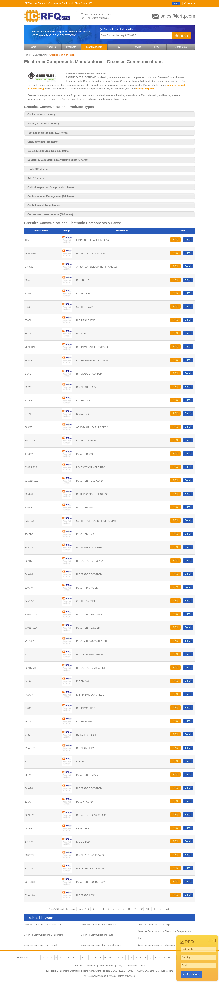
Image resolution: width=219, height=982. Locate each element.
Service (137, 46)
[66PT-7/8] (67, 819)
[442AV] (67, 685)
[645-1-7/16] (67, 444)
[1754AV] (67, 511)
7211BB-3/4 (30, 882)
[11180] (67, 297)
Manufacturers (94, 46)
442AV (28, 681)
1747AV (29, 534)
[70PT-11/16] (67, 351)
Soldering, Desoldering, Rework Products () (57, 159)
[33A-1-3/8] (67, 899)
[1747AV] (67, 538)
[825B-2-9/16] (67, 471)
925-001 (29, 494)
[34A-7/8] (67, 551)
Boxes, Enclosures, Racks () (48, 150)
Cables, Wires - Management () (50, 196)
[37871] (67, 324)
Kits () (35, 178)
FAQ (156, 46)
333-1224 (29, 868)
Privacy (112, 976)
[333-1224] (67, 872)
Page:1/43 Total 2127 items (62, 909)
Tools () (37, 168)
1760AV (29, 454)
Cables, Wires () (41, 114)
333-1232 (29, 855)
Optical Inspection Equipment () (50, 187)
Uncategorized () (43, 141)
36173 (28, 721)
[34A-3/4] (67, 578)
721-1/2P (29, 641)
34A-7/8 (29, 547)
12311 (28, 761)
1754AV (29, 507)
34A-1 (28, 374)
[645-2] (67, 311)
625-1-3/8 (29, 521)
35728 (28, 387)
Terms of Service (126, 976)
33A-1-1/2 (30, 748)
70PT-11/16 (30, 347)
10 (129, 909)
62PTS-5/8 (30, 668)
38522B (29, 427)
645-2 (27, 307)
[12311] (67, 765)
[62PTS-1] (67, 565)
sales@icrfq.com (145, 88)
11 (135, 909)
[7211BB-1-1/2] (67, 484)
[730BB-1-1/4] (67, 632)
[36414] (67, 337)
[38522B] (67, 431)
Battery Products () (43, 123)
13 (147, 909)
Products (71, 46)
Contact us (189, 3)
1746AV (29, 400)
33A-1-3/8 (30, 895)
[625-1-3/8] (67, 525)
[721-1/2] (67, 658)
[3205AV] (67, 591)
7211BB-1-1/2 (31, 481)
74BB (27, 735)
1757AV (29, 842)
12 (141, 909)
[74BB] (67, 739)
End (167, 909)
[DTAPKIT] (67, 832)
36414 (28, 333)
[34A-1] (67, 377)
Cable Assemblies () (43, 205)
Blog (143, 965)
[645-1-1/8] (67, 605)
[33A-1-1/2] (67, 752)
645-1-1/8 (29, 601)
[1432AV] (67, 364)
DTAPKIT (29, 828)
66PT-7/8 (29, 815)
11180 (28, 293)
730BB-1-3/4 (31, 614)
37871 (28, 320)
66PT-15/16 (30, 253)
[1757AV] (67, 846)
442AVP (29, 694)
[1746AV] (67, 404)
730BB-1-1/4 (31, 628)
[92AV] (67, 284)
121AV (28, 801)
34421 (28, 414)
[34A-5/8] (67, 792)
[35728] (67, 391)
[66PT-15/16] (67, 257)
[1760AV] (67, 458)
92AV (27, 280)
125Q (27, 240)
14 (153, 909)
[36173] (67, 725)
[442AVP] (67, 698)
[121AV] (67, 805)
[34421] (67, 418)
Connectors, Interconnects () (50, 214)
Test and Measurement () (47, 132)
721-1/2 (28, 654)
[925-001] (67, 498)
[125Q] (67, 244)
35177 (28, 775)
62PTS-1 (29, 561)
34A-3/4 (29, 574)
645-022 (29, 267)
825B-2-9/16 (31, 467)
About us (52, 46)
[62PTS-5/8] (67, 672)
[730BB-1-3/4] (67, 618)
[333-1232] (67, 859)
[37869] (67, 712)
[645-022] (67, 271)
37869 (28, 708)
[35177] (67, 779)
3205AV (29, 587)
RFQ (117, 46)
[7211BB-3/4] (67, 886)
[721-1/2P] (67, 645)
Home (32, 46)
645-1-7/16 (30, 440)
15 (160, 909)
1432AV (29, 360)
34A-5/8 (29, 788)
